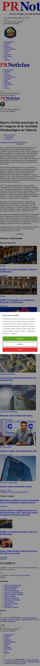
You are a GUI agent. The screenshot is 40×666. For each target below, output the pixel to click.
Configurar (20, 344)
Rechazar (20, 349)
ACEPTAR (20, 338)
